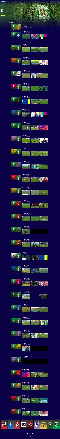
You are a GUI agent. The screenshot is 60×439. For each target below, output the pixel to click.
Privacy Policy (29, 434)
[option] (51, 1)
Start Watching (3, 15)
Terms (31, 434)
